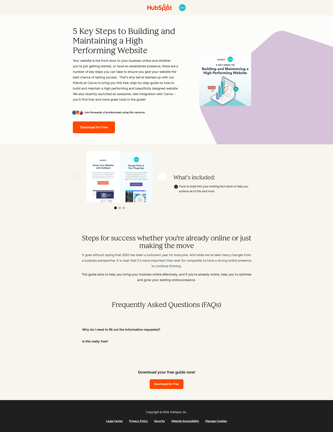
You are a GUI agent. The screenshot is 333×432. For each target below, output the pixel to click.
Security (159, 421)
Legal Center (114, 421)
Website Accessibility (185, 421)
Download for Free (94, 127)
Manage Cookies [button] (216, 421)
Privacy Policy (138, 421)
